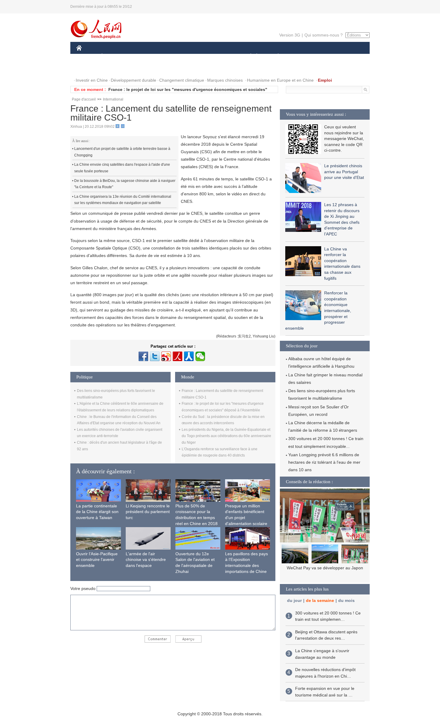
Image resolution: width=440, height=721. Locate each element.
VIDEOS (113, 68)
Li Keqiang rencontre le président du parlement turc (148, 512)
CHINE (86, 56)
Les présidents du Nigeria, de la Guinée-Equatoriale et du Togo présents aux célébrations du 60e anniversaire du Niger (226, 436)
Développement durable (133, 80)
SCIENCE (193, 56)
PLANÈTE (275, 56)
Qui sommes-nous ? (323, 35)
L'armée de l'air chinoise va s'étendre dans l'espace (146, 559)
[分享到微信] (200, 356)
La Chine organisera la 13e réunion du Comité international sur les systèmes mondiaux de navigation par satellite (122, 199)
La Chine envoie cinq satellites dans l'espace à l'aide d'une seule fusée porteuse (122, 167)
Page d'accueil (84, 99)
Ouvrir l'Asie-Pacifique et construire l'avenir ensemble (97, 559)
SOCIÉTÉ (248, 56)
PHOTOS (88, 68)
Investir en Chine (92, 80)
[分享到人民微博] (177, 356)
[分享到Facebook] (143, 356)
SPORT (299, 56)
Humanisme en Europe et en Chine (280, 80)
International (113, 99)
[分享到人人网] (189, 356)
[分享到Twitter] (155, 356)
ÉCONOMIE (113, 56)
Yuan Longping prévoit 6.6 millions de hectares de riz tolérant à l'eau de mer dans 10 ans (324, 462)
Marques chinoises (225, 80)
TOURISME (325, 56)
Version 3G (289, 35)
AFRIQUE (166, 56)
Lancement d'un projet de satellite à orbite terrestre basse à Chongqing (122, 152)
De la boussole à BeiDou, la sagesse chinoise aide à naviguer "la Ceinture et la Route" (124, 184)
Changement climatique (181, 80)
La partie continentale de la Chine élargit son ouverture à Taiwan (97, 512)
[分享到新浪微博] (166, 356)
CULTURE (221, 56)
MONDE (141, 56)
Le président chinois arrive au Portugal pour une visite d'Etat (344, 171)
